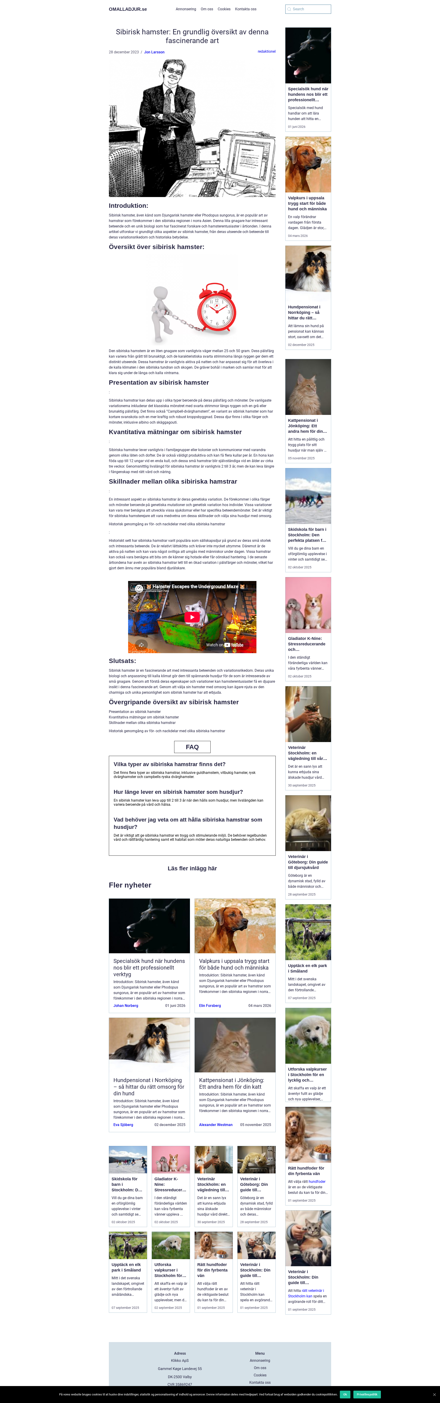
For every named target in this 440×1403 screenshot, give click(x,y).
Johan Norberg (125, 1005)
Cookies (224, 9)
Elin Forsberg (210, 1005)
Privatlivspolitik (367, 1394)
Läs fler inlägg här (192, 868)
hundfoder (317, 1181)
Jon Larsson (154, 52)
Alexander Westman (216, 1125)
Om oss (207, 9)
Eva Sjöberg (123, 1125)
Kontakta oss (245, 9)
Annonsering (186, 9)
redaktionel (267, 51)
